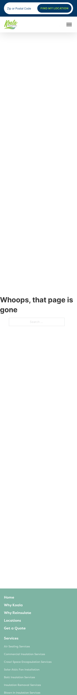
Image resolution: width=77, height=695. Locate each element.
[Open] (69, 24)
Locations (12, 620)
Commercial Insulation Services (24, 654)
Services (11, 638)
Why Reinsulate (17, 613)
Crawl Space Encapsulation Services (28, 662)
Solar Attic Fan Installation (21, 669)
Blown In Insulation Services (22, 692)
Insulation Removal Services (22, 685)
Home (9, 597)
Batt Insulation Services (19, 677)
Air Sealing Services (17, 646)
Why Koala (13, 605)
